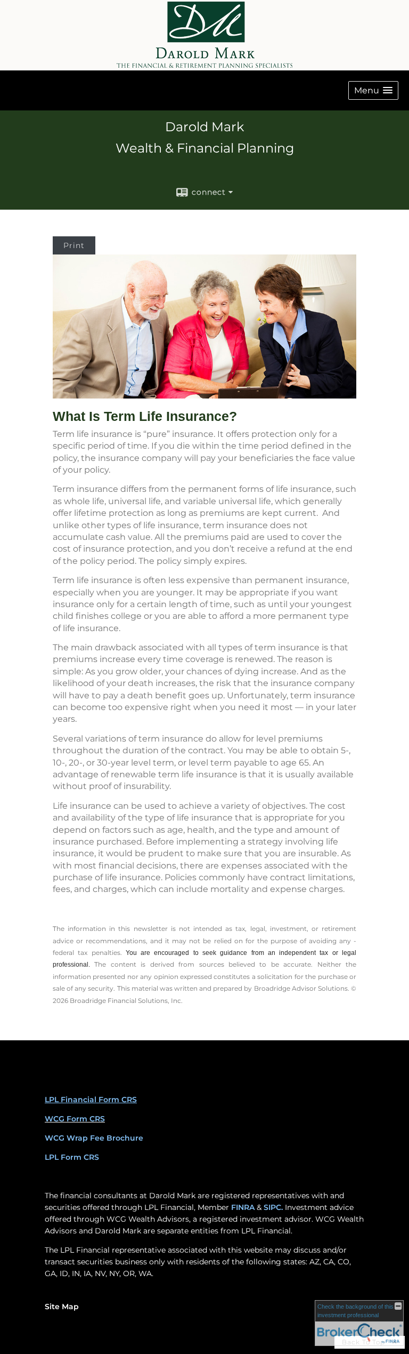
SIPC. (273, 1207)
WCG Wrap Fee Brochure (94, 1138)
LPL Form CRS (72, 1157)
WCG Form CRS (75, 1119)
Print (74, 245)
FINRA (243, 1207)
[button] (373, 90)
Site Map (62, 1306)
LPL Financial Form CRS (91, 1099)
